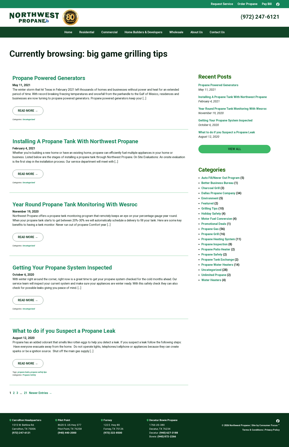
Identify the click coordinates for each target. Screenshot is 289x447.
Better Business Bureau (217, 183)
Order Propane (247, 4)
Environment (209, 198)
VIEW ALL (234, 149)
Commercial (109, 32)
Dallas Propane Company (218, 193)
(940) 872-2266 (166, 436)
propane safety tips (38, 372)
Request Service (222, 4)
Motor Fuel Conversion (216, 218)
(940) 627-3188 (168, 432)
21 (25, 393)
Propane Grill (210, 234)
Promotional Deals (213, 224)
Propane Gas (210, 229)
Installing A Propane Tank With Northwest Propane (75, 141)
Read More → (28, 110)
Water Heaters (211, 280)
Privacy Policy (272, 430)
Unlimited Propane (213, 275)
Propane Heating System (218, 239)
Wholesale (176, 32)
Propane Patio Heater (215, 249)
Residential (86, 32)
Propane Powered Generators (48, 78)
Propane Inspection (214, 244)
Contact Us (217, 32)
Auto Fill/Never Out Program (220, 178)
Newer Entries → (40, 393)
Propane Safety (29, 375)
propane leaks (24, 372)
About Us (196, 32)
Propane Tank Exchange (217, 259)
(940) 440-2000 (67, 432)
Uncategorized (29, 119)
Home (68, 32)
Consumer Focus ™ (269, 425)
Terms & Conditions (252, 430)
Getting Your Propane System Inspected (62, 267)
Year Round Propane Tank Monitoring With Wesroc (74, 204)
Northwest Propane (240, 425)
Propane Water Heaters (217, 264)
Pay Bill (267, 4)
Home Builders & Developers (143, 32)
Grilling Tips (209, 208)
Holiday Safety (211, 213)
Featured (207, 203)
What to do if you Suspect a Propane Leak (63, 331)
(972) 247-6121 (260, 17)
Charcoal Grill (210, 188)
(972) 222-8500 (113, 432)
